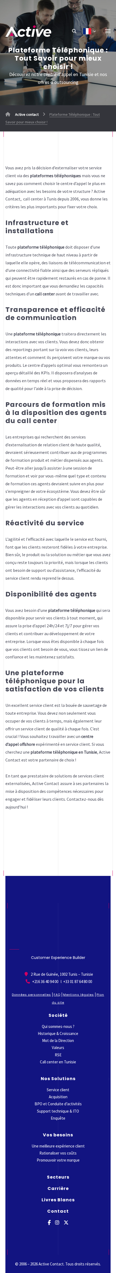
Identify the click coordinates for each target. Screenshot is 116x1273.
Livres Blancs (58, 1200)
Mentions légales (78, 994)
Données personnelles (31, 994)
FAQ (57, 994)
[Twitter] (66, 1223)
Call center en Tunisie (58, 1061)
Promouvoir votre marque (58, 1160)
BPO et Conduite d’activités (58, 1103)
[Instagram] (57, 1223)
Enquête (58, 1118)
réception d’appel (54, 499)
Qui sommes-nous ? (58, 1026)
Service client (58, 1089)
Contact (58, 1211)
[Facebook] (49, 1223)
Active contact (26, 114)
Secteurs (58, 1177)
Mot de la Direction (58, 1040)
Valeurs (58, 1047)
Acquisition (58, 1096)
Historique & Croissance (58, 1033)
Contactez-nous (82, 799)
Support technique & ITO (58, 1111)
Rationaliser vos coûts (58, 1153)
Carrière (58, 1188)
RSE (58, 1054)
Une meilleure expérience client (58, 1146)
